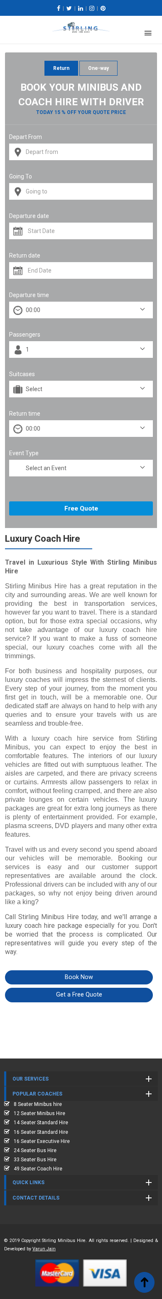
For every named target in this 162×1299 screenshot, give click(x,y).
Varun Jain (44, 1249)
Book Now (79, 977)
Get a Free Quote (79, 994)
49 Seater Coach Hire (38, 1169)
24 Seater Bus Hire (35, 1150)
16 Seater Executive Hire (42, 1141)
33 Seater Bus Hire (35, 1160)
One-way (98, 68)
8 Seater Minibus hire (38, 1104)
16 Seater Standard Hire (41, 1132)
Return (61, 68)
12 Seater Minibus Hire (39, 1113)
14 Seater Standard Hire (41, 1122)
